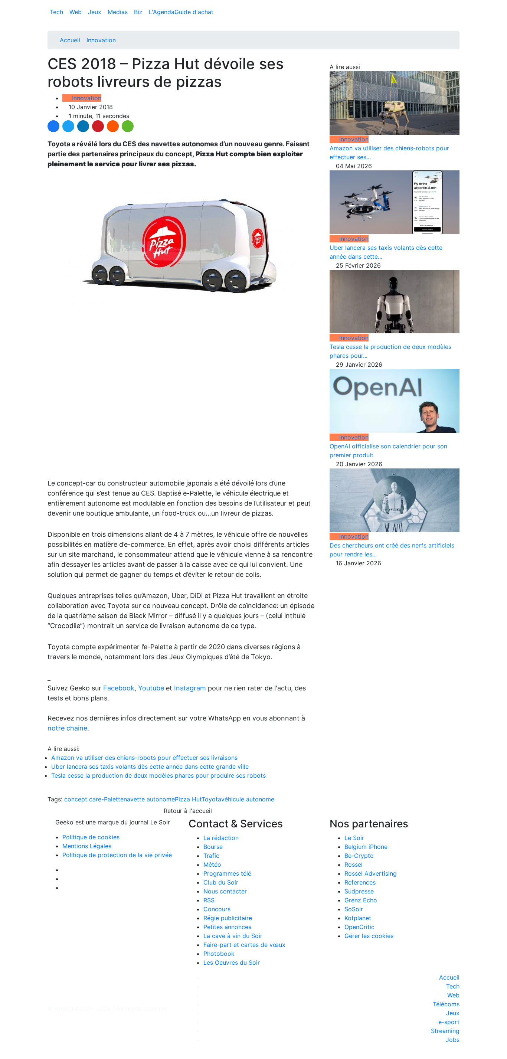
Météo (212, 864)
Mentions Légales (86, 846)
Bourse (213, 846)
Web (76, 12)
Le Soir (354, 837)
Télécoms (446, 1004)
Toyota (211, 799)
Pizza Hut (188, 799)
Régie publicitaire (227, 918)
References (360, 882)
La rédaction (221, 837)
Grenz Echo (360, 900)
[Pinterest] (98, 126)
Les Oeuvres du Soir (231, 962)
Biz (139, 12)
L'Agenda (161, 12)
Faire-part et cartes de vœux (244, 944)
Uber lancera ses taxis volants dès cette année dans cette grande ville (150, 766)
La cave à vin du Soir (232, 935)
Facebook (118, 688)
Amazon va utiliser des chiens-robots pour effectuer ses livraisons (144, 757)
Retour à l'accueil (187, 810)
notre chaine (67, 728)
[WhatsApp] (128, 126)
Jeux (95, 12)
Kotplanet (357, 918)
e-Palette (111, 799)
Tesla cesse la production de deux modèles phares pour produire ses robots (158, 775)
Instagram (190, 688)
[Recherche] (457, 13)
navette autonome (149, 799)
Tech (57, 12)
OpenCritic (359, 927)
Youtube (151, 688)
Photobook (219, 953)
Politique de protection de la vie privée (117, 855)
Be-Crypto (359, 855)
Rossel (353, 864)
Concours (216, 909)
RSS (209, 900)
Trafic (211, 855)
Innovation (101, 40)
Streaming (445, 1031)
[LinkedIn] (83, 126)
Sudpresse (359, 891)
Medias (119, 12)
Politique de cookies (91, 837)
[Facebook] (53, 126)
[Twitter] (68, 126)
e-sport (448, 1022)
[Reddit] (113, 126)
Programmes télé (227, 873)
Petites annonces (227, 927)
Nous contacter (225, 891)
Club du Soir (220, 882)
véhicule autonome (247, 799)
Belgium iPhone (365, 846)
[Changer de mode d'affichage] (455, 4)
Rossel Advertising (370, 873)
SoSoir (353, 909)
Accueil (70, 40)
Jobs (452, 1039)
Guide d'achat (193, 12)
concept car (81, 799)
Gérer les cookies (368, 935)
